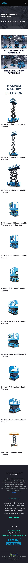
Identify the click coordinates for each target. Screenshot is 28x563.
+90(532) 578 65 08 (14, 533)
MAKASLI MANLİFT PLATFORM (16, 21)
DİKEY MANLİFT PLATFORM (14, 511)
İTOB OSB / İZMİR (14, 530)
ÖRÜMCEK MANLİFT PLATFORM (14, 513)
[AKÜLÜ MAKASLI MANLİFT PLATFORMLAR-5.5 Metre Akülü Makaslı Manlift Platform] (14, 242)
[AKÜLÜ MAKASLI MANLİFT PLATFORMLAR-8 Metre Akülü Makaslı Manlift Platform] (14, 275)
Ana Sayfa (3, 21)
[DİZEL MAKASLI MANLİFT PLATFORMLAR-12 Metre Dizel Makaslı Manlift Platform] (14, 111)
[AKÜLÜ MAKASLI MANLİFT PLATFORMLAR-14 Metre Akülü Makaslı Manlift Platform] (14, 373)
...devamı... (14, 492)
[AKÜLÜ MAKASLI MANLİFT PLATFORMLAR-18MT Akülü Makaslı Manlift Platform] (14, 439)
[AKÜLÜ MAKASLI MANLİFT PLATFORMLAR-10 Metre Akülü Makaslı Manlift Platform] (14, 307)
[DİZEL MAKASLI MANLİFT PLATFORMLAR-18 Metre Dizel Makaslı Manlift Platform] (14, 176)
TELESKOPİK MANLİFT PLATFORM (14, 508)
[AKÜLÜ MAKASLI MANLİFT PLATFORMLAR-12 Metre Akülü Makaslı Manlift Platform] (14, 340)
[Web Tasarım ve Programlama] (14, 554)
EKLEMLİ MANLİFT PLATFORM (14, 506)
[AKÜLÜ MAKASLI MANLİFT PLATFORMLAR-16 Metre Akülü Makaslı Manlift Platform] (14, 406)
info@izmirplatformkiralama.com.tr (14, 535)
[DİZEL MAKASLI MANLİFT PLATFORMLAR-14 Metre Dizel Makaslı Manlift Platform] (14, 143)
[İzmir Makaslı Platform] (25, 3)
